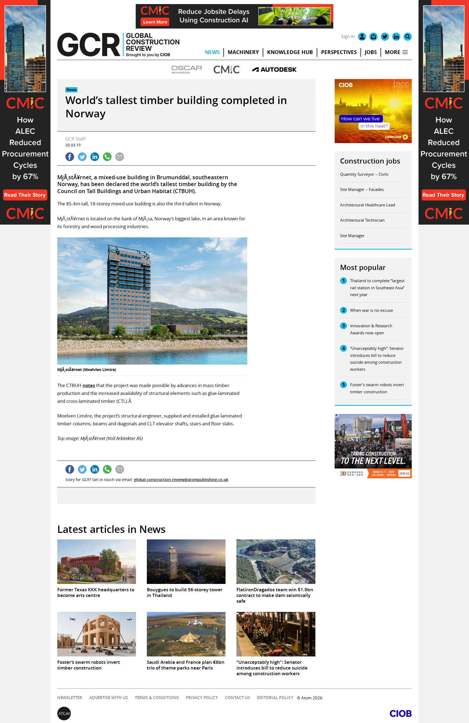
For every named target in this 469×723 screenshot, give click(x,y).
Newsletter (69, 697)
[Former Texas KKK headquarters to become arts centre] (96, 561)
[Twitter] (385, 37)
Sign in (348, 36)
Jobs (371, 52)
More (392, 52)
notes (89, 385)
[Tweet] (82, 156)
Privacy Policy (202, 697)
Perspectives (339, 52)
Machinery (243, 52)
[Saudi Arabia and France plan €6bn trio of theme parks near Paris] (186, 634)
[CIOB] (323, 713)
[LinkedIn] (396, 37)
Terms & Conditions (157, 697)
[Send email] (119, 156)
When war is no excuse (371, 310)
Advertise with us (108, 697)
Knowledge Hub (290, 52)
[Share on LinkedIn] (94, 156)
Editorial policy (275, 697)
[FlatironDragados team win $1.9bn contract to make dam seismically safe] (275, 561)
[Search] (408, 37)
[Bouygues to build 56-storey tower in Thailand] (186, 561)
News (212, 52)
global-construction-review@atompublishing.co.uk (181, 479)
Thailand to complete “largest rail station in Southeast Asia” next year (377, 287)
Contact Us (237, 697)
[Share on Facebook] (69, 156)
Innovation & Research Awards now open (371, 329)
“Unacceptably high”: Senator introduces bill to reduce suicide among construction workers (377, 358)
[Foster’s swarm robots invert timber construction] (96, 634)
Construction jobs (370, 161)
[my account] (362, 37)
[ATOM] (145, 713)
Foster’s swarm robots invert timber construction (377, 388)
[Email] (373, 37)
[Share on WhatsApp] (107, 156)
